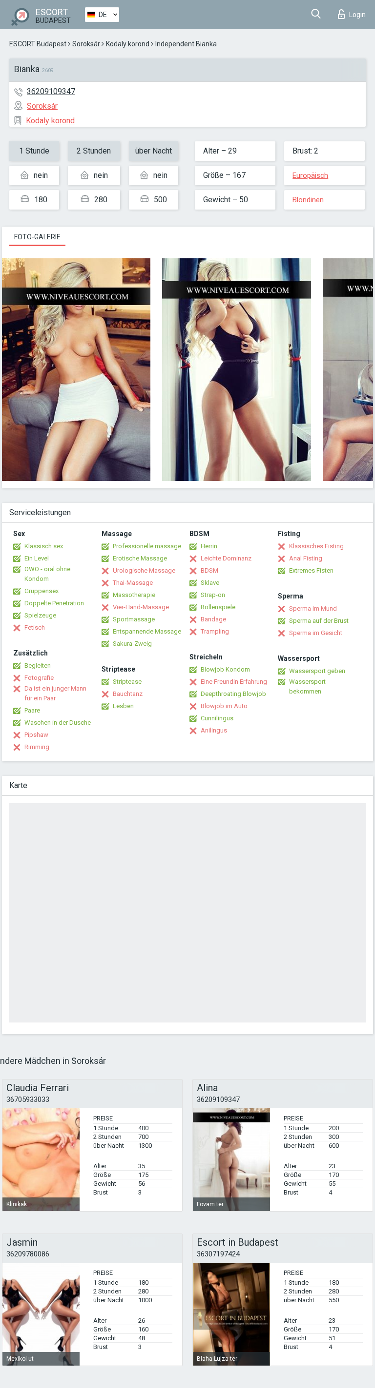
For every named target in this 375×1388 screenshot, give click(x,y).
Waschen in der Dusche (57, 722)
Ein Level (36, 558)
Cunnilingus (217, 718)
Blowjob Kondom (225, 669)
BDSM (209, 570)
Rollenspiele (218, 607)
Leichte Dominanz (226, 558)
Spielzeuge (40, 615)
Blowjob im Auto (224, 706)
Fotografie (39, 677)
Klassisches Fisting (316, 546)
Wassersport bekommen (307, 686)
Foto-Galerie (37, 237)
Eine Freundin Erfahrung (234, 681)
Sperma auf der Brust (319, 620)
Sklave (210, 582)
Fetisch (34, 627)
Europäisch (310, 175)
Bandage (213, 619)
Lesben (123, 706)
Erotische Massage (140, 558)
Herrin (209, 546)
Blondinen (308, 199)
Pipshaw (36, 734)
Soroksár (86, 44)
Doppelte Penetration (54, 603)
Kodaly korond (127, 44)
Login (357, 15)
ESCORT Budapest (37, 44)
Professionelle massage (147, 546)
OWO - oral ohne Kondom (47, 573)
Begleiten (37, 665)
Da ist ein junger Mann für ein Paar (55, 693)
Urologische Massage (144, 570)
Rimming (36, 747)
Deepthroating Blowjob (233, 693)
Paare (32, 710)
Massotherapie (134, 594)
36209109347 (51, 91)
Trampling (215, 631)
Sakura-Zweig (132, 643)
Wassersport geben (317, 671)
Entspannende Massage (147, 631)
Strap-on (213, 594)
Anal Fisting (305, 558)
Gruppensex (41, 591)
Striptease (127, 681)
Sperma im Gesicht (315, 632)
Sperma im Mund (313, 608)
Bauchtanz (128, 693)
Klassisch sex (43, 546)
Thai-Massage (133, 582)
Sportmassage (134, 619)
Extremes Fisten (311, 570)
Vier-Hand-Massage (141, 607)
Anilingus (214, 730)
